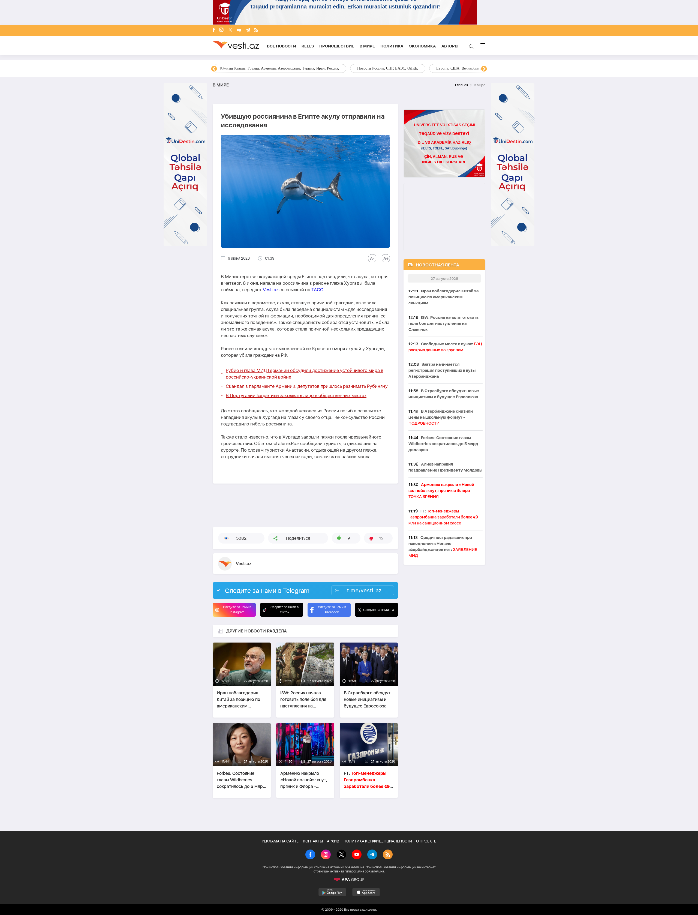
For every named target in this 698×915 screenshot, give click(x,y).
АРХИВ (333, 841)
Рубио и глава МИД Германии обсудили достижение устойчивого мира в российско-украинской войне (304, 374)
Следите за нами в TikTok (284, 609)
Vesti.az (270, 289)
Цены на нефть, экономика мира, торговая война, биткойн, (268, 68)
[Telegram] (248, 30)
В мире (367, 46)
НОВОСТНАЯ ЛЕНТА (437, 265)
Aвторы (449, 46)
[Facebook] (214, 30)
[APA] (349, 879)
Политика (392, 46)
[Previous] (214, 69)
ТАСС (317, 289)
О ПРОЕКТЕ (426, 841)
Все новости (281, 46)
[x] (230, 30)
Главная (461, 85)
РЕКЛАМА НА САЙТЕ (280, 841)
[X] (341, 855)
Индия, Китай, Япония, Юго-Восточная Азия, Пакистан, (382, 68)
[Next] (484, 69)
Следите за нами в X (378, 610)
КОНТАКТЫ (313, 841)
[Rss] (256, 30)
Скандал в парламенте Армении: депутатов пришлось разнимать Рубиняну (307, 386)
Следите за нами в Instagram (237, 609)
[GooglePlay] (332, 892)
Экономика (422, 46)
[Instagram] (221, 30)
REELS (308, 46)
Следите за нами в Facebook (332, 609)
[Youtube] (239, 30)
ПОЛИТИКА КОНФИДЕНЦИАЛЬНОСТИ (378, 841)
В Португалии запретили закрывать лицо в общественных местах (296, 395)
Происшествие (336, 46)
